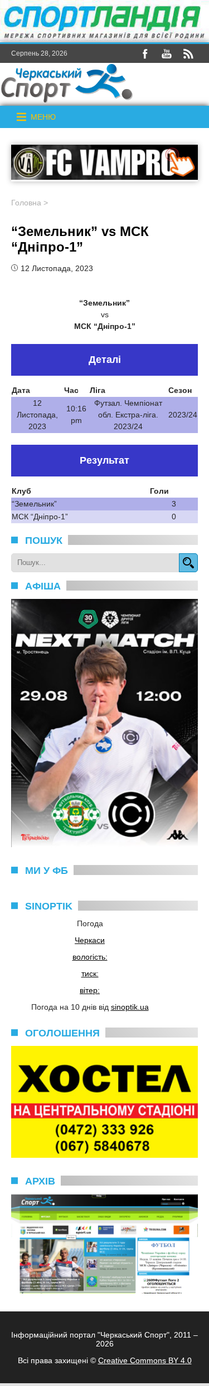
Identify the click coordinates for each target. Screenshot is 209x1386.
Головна (26, 202)
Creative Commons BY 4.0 (145, 1360)
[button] (43, 117)
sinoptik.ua (130, 1006)
